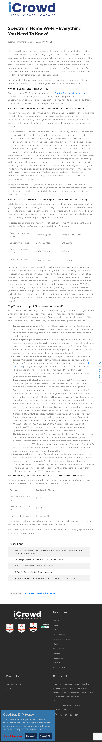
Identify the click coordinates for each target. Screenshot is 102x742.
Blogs (56, 625)
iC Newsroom (59, 630)
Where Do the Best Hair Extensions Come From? (37, 566)
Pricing (57, 644)
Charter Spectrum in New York (70, 93)
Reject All (31, 736)
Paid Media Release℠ (15, 684)
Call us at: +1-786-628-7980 (64, 709)
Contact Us (58, 658)
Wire (52, 593)
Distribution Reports (62, 639)
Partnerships (59, 649)
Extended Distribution (37, 593)
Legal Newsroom (60, 634)
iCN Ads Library (60, 668)
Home (56, 620)
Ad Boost (10, 689)
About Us (57, 653)
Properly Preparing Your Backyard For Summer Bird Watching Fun (45, 578)
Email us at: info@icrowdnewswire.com (69, 705)
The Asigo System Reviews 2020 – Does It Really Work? (39, 560)
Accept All (45, 736)
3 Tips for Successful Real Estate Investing (33, 572)
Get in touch (58, 701)
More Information (13, 736)
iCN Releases (59, 663)
